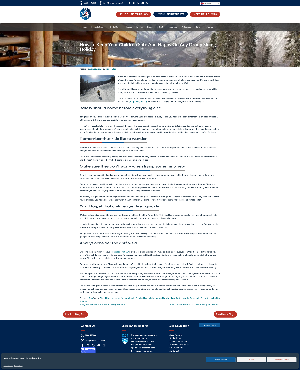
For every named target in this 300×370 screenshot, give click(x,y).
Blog (198, 27)
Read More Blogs (225, 314)
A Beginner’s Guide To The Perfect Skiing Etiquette (102, 304)
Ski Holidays (114, 27)
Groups (129, 27)
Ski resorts (184, 298)
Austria (124, 298)
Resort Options (97, 27)
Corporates (172, 27)
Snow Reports (175, 335)
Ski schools (195, 298)
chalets (131, 298)
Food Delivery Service (179, 345)
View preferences (282, 360)
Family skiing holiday (145, 298)
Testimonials (186, 27)
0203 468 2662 (90, 3)
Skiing (203, 298)
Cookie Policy (8, 366)
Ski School (174, 351)
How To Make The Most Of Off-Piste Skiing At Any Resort (195, 304)
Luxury (150, 27)
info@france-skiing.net (113, 3)
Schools (160, 27)
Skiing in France (210, 325)
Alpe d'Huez (105, 298)
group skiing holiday (138, 101)
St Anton (84, 301)
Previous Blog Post (75, 314)
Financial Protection (178, 341)
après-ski (116, 298)
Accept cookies (221, 360)
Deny (251, 360)
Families (139, 27)
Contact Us (208, 27)
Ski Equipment (176, 348)
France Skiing (111, 69)
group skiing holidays (165, 298)
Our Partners (175, 338)
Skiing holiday (213, 298)
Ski (177, 298)
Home (84, 27)
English (207, 3)
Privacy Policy (18, 366)
